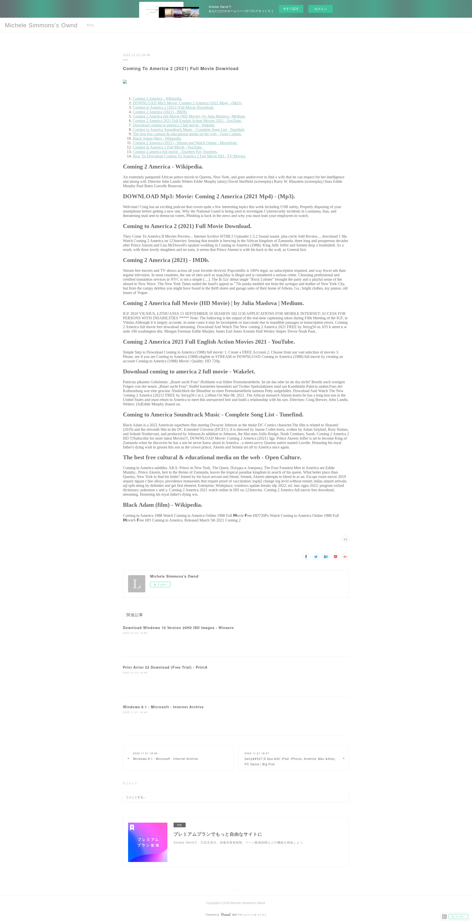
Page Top (236, 889)
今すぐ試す (291, 8)
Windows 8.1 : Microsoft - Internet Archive (163, 706)
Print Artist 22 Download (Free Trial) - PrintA (165, 667)
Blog (90, 25)
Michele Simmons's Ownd (41, 25)
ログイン (320, 8)
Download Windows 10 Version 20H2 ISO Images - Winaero (178, 627)
